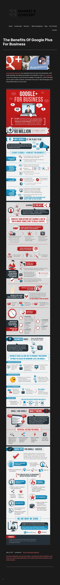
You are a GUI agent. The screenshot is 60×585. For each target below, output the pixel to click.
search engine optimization (20, 558)
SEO (29, 558)
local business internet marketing (40, 556)
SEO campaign (47, 75)
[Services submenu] (29, 26)
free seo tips (22, 556)
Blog (24, 552)
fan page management (12, 556)
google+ (28, 556)
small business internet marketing (39, 558)
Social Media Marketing (13, 73)
